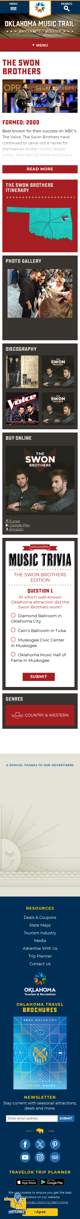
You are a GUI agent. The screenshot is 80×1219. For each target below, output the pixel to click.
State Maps (40, 925)
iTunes (14, 521)
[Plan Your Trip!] (15, 1204)
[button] (13, 7)
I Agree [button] (40, 1212)
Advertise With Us (40, 948)
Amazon (16, 529)
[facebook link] (25, 1144)
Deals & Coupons (40, 917)
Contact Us (40, 964)
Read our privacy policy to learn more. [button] (40, 1202)
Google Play (19, 525)
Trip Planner (40, 956)
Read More (40, 169)
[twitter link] (40, 1144)
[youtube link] (25, 1157)
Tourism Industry (40, 933)
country (45, 149)
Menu (13, 3)
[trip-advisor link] (55, 1157)
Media (40, 940)
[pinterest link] (55, 1144)
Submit (38, 676)
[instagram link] (40, 1157)
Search (66, 3)
